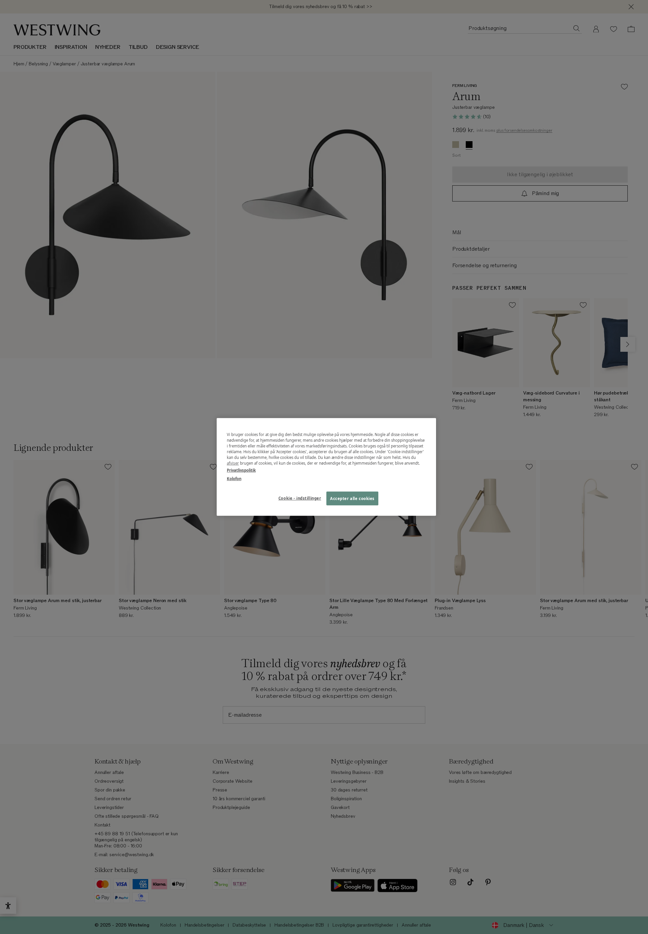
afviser (233, 463)
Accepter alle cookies (352, 498)
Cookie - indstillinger (299, 497)
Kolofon (234, 478)
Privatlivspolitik (241, 470)
